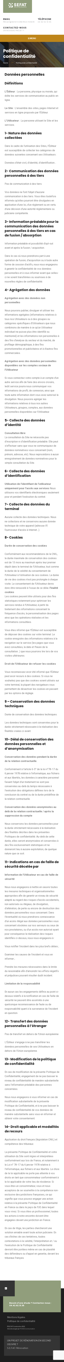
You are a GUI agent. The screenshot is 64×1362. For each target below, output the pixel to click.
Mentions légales (16, 1317)
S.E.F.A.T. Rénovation (17, 1348)
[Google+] (6, 1288)
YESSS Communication (27, 1329)
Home (5, 63)
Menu (33, 38)
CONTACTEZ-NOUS (15, 29)
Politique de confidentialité (21, 1321)
